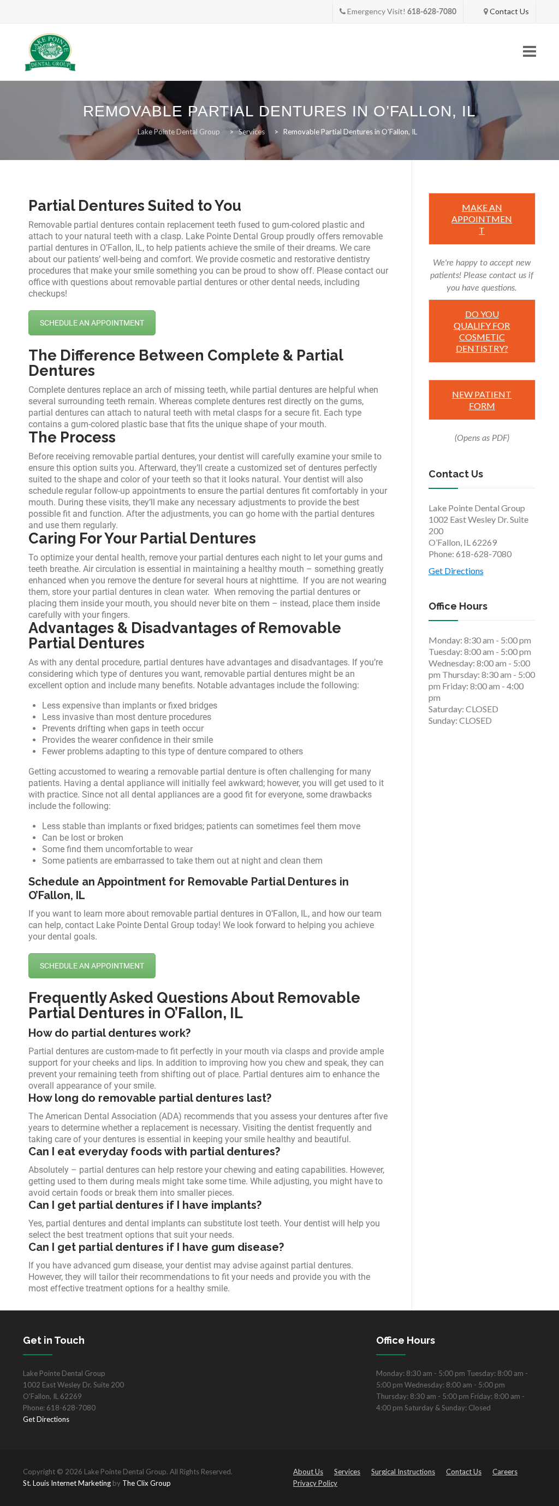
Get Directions (456, 570)
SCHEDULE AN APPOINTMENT (92, 322)
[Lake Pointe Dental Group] (50, 52)
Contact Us (509, 11)
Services (347, 1471)
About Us (308, 1471)
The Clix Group (146, 1483)
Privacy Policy (315, 1483)
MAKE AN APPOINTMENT (481, 218)
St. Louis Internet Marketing (67, 1483)
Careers (505, 1471)
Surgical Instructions (403, 1471)
